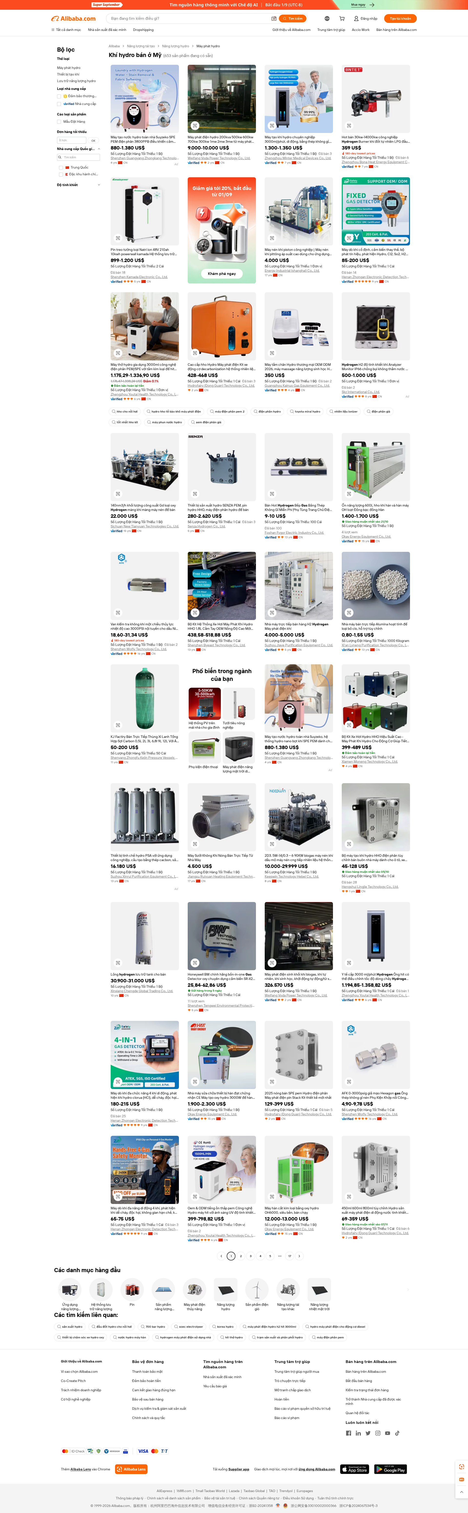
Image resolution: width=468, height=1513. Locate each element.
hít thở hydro (234, 1337)
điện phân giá (381, 411)
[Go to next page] (299, 1256)
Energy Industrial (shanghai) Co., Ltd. (292, 271)
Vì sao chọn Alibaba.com (79, 1371)
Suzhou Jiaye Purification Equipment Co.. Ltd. (299, 645)
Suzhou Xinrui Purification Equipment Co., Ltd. (145, 876)
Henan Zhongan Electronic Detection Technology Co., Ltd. (376, 277)
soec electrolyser (191, 1326)
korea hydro (225, 1326)
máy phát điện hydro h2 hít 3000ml (272, 1326)
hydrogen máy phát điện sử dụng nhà (185, 1337)
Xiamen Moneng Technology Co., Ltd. (370, 761)
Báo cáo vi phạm (286, 1418)
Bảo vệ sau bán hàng (147, 1399)
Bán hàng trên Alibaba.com (366, 1371)
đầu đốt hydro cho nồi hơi (114, 1326)
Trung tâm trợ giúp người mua (296, 1371)
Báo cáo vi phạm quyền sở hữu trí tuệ (302, 1408)
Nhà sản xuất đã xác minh (222, 1377)
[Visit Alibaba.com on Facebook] (348, 1433)
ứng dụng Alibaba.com (317, 1469)
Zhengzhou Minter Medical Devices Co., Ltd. (298, 158)
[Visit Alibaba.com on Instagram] (378, 1433)
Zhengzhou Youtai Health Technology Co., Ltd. (145, 394)
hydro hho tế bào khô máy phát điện (176, 411)
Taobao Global (254, 1491)
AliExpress (164, 1491)
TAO (272, 1491)
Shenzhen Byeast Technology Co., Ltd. (216, 645)
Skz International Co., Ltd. (361, 392)
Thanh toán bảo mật (147, 1371)
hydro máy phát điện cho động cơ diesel (337, 1326)
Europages (305, 1491)
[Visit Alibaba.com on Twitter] (368, 1433)
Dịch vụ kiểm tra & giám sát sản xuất (159, 1408)
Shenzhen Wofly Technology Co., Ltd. (139, 649)
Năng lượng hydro (175, 46)
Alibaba (114, 46)
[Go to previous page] (221, 1256)
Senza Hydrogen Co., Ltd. (206, 526)
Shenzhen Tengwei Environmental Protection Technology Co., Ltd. (222, 1005)
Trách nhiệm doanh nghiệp (81, 1390)
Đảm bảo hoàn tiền (146, 1381)
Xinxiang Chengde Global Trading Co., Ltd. (142, 991)
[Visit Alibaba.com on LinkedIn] (358, 1433)
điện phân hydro (270, 411)
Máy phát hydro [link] (208, 46)
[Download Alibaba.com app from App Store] (354, 1469)
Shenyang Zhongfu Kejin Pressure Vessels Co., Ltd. (145, 758)
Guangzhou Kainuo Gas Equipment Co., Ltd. (297, 385)
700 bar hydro (155, 1326)
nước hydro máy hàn (132, 1337)
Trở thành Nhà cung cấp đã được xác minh (373, 1401)
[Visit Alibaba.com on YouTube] (387, 1433)
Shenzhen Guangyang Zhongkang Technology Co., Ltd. (145, 158)
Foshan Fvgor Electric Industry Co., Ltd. (294, 533)
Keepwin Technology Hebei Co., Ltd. (292, 876)
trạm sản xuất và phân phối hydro (280, 1337)
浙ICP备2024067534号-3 (358, 1506)
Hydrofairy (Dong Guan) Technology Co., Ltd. (221, 385)
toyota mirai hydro (307, 411)
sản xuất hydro (72, 1326)
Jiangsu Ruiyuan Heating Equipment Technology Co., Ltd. (222, 876)
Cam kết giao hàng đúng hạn (154, 1390)
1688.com (183, 1491)
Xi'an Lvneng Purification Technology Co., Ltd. (376, 645)
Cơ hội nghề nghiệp (75, 1399)
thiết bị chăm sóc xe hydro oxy (83, 1337)
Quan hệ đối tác (358, 1413)
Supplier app (238, 1469)
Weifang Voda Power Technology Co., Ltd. (219, 158)
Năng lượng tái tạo (141, 46)
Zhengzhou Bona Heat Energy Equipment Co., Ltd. (376, 162)
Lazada (234, 1491)
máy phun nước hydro (167, 422)
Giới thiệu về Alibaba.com (81, 1361)
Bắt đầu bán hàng (359, 1381)
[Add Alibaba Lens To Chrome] (131, 1469)
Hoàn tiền (281, 1399)
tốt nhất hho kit (127, 422)
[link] (461, 1466)
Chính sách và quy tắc (148, 1418)
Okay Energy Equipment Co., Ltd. (366, 536)
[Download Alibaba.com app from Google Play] (390, 1469)
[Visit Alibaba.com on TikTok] (397, 1433)
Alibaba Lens (80, 1469)
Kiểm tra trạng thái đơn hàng (367, 1390)
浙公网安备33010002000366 (313, 1506)
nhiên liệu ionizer (346, 411)
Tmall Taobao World (210, 1491)
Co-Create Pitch (73, 1381)
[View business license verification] (278, 1505)
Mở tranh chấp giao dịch (292, 1390)
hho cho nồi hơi (127, 411)
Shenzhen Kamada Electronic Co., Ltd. (139, 277)
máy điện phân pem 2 (229, 411)
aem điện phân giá (208, 422)
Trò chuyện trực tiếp (289, 1381)
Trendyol (285, 1491)
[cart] (343, 19)
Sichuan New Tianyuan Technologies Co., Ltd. (145, 526)
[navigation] (78, 651)
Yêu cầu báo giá (215, 1386)
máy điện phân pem (330, 1337)
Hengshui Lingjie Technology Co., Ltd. (370, 887)
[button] (274, 18)
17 (289, 1256)
